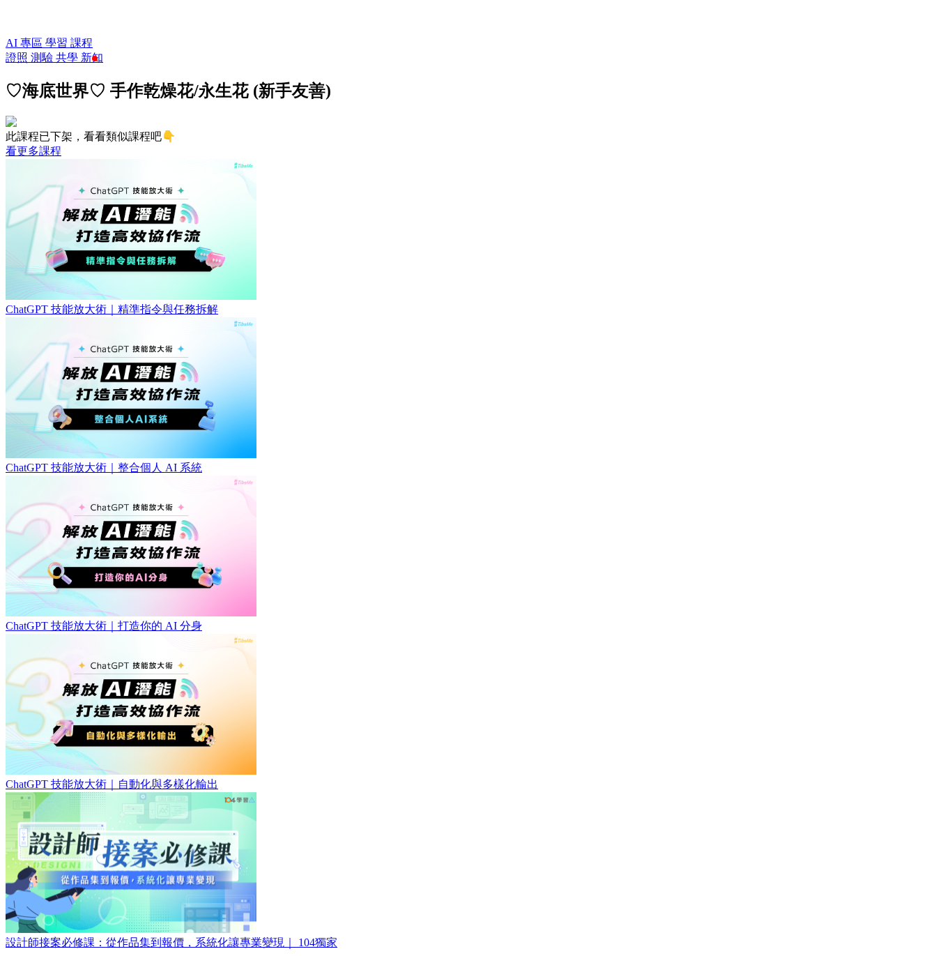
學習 (57, 43)
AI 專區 (25, 43)
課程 (81, 43)
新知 (92, 57)
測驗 (43, 57)
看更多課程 (33, 151)
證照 (18, 57)
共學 (68, 57)
